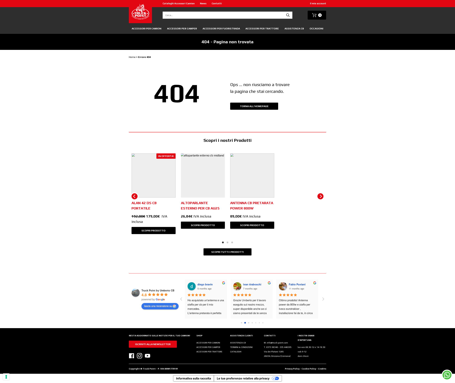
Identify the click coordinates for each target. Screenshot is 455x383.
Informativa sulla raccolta (193, 378)
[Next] (320, 196)
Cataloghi (235, 351)
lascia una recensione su (158, 306)
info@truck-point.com (277, 342)
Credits (322, 369)
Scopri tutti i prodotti (227, 251)
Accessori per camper (182, 28)
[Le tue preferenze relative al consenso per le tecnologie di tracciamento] (6, 376)
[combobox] (227, 15)
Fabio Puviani (297, 284)
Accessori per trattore (209, 351)
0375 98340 (272, 347)
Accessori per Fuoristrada (221, 28)
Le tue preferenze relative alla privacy (243, 378)
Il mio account (318, 3)
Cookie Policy (309, 369)
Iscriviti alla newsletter (153, 344)
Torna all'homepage (254, 106)
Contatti (217, 3)
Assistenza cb (294, 28)
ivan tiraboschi (252, 284)
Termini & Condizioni (241, 347)
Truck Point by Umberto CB (157, 290)
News (203, 3)
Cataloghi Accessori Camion (179, 3)
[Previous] (134, 196)
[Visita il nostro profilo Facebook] (131, 355)
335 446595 (285, 347)
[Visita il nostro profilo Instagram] (139, 355)
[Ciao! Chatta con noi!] (447, 375)
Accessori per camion (146, 28)
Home (132, 57)
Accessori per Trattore (262, 28)
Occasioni (316, 28)
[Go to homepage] (140, 11)
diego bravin (205, 284)
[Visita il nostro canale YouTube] (147, 355)
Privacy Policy (292, 369)
